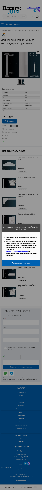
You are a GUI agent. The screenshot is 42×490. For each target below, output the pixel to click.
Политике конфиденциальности (17, 251)
